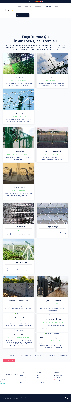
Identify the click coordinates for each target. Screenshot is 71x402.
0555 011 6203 (10, 360)
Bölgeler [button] (48, 6)
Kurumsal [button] (28, 6)
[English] (35, 1)
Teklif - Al (27, 1)
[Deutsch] (39, 1)
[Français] (43, 1)
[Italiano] (41, 1)
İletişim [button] (56, 6)
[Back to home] (9, 10)
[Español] (37, 1)
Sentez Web (16, 398)
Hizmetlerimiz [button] (38, 6)
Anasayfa (18, 6)
